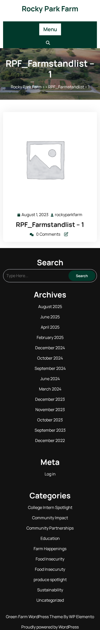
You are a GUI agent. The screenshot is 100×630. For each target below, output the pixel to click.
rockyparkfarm (69, 215)
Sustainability (50, 590)
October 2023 (50, 420)
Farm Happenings (50, 548)
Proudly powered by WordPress (50, 627)
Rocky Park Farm (50, 8)
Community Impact (50, 518)
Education (50, 538)
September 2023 (50, 430)
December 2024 (50, 348)
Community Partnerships (50, 528)
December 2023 (50, 399)
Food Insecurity (50, 559)
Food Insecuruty (50, 569)
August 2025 (50, 306)
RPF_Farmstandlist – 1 (50, 224)
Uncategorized (50, 600)
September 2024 (50, 368)
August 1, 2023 (35, 215)
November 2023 (50, 409)
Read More (48, 159)
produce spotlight (50, 579)
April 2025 (50, 327)
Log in (50, 474)
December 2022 (50, 440)
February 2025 (50, 337)
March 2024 (50, 389)
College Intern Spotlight (50, 507)
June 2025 (50, 317)
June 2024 (50, 378)
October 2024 (50, 358)
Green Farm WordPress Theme (35, 616)
